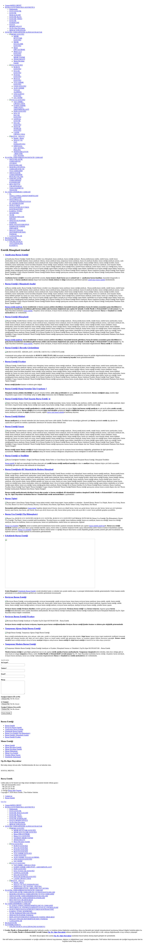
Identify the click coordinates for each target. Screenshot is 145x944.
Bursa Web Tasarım (14, 790)
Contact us (8, 796)
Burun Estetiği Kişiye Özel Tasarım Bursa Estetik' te (27, 399)
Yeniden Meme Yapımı (12, 755)
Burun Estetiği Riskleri (15, 416)
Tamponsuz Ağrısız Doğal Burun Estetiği (23, 628)
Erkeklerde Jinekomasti (13, 757)
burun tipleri (32, 508)
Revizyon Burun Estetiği (15, 597)
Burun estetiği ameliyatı (13, 307)
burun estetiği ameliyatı (97, 526)
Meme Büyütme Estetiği (13, 747)
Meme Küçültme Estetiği (13, 749)
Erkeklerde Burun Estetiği (16, 536)
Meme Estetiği (10, 745)
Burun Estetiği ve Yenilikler (17, 456)
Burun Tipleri (11, 498)
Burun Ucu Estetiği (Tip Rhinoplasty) (21, 514)
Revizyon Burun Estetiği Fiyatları (19, 616)
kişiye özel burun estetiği (55, 412)
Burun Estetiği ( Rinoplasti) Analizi (20, 284)
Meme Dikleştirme (11, 751)
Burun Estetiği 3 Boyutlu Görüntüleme (22, 348)
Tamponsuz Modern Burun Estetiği (20, 644)
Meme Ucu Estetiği (11, 753)
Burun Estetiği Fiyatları (15, 361)
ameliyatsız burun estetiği (96, 280)
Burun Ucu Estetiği (11, 526)
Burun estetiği (9, 463)
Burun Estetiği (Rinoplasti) (16, 317)
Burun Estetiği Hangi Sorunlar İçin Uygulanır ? (26, 389)
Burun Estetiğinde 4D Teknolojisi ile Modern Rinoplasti (29, 469)
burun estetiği (27, 311)
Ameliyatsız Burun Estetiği (16, 255)
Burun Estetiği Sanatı (14, 426)
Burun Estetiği (10, 726)
